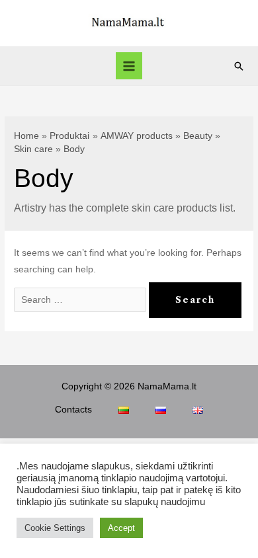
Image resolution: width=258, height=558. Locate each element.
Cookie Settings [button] (54, 528)
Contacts (73, 410)
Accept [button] (121, 528)
